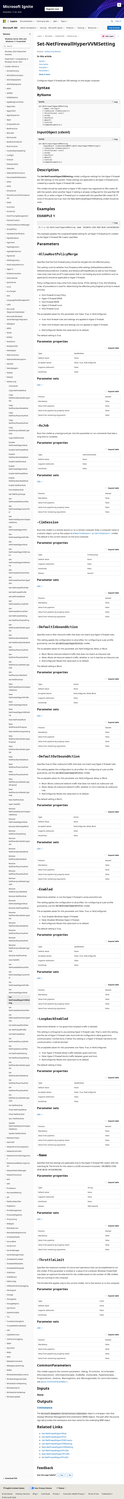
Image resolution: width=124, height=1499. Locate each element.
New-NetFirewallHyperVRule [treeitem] (18, 703)
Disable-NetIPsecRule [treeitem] (17, 461)
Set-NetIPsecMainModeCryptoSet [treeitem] (19, 1065)
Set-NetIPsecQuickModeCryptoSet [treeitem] (19, 1098)
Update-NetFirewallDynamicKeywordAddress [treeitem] (19, 1126)
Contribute (45, 1494)
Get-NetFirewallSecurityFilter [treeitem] (19, 602)
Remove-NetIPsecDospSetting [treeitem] (17, 832)
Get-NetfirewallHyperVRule (54, 1433)
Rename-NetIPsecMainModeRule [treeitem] (18, 924)
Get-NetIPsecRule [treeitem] (16, 679)
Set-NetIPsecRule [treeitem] (16, 1105)
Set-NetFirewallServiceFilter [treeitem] (18, 1047)
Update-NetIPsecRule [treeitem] (17, 1133)
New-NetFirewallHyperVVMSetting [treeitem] (19, 712)
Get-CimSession (102, 533)
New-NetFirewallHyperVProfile (56, 1454)
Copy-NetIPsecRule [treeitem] (16, 438)
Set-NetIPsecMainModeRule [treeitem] (18, 1074)
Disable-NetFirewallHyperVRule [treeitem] (18, 444)
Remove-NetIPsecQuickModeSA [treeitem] (18, 890)
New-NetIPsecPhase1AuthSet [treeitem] (18, 765)
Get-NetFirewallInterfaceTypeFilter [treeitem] (19, 580)
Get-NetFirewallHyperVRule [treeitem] (18, 543)
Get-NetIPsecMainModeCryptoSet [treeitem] (19, 628)
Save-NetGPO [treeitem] (14, 960)
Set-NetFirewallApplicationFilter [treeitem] (19, 975)
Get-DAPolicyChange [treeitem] (17, 494)
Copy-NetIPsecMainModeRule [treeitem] (18, 406)
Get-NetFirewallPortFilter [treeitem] (19, 587)
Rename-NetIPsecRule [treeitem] (18, 955)
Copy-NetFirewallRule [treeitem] (17, 390)
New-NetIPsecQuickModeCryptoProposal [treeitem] (19, 782)
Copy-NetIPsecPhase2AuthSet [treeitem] (18, 421)
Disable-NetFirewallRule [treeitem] (18, 450)
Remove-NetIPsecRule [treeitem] (18, 896)
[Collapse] (30, 34)
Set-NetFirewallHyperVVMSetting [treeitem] (19, 1000)
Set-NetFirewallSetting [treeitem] (18, 1053)
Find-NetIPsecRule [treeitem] (16, 490)
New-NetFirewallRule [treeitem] (17, 719)
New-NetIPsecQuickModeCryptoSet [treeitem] (19, 792)
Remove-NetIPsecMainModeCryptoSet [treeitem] (19, 841)
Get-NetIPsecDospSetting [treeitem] (19, 620)
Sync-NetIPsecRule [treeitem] (16, 1118)
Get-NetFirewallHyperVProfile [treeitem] (19, 535)
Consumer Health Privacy (73, 1494)
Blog (34, 1494)
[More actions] (118, 36)
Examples (43, 67)
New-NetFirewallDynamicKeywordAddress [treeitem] (19, 687)
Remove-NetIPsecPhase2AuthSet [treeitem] (18, 872)
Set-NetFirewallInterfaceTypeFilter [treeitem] (19, 1018)
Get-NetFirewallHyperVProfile (55, 1450)
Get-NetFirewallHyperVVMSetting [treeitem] (19, 562)
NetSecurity (72, 36)
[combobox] (16, 40)
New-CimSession (82, 533)
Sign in (118, 21)
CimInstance (44, 1407)
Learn (39, 36)
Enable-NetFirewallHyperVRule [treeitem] (18, 467)
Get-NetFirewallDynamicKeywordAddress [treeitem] (19, 519)
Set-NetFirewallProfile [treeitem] (17, 1030)
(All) (39, 385)
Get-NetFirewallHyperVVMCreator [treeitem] (19, 552)
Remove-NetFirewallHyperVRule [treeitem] (18, 820)
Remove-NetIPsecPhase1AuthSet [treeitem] (18, 865)
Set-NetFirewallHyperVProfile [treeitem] (19, 983)
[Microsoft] (4, 21)
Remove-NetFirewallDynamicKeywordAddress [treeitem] (19, 811)
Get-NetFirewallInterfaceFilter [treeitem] (19, 571)
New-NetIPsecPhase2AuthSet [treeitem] (18, 773)
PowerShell (59, 36)
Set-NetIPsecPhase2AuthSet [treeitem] (18, 1089)
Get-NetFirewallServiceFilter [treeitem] (18, 610)
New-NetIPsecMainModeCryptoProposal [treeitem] (19, 739)
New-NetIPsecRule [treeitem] (16, 800)
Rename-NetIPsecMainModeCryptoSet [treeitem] (19, 915)
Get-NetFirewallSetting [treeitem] (18, 616)
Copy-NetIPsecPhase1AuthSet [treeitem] (18, 414)
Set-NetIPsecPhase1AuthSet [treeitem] (18, 1081)
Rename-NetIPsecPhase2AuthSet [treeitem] (18, 939)
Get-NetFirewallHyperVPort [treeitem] (18, 528)
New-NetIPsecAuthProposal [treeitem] (18, 725)
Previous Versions (23, 1494)
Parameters (43, 71)
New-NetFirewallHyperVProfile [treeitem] (19, 696)
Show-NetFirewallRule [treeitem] (18, 1110)
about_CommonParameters (53, 1381)
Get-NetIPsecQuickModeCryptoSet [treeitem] (19, 665)
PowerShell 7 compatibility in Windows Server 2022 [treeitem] (16, 60)
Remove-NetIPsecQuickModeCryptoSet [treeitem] (19, 881)
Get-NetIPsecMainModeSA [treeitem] (19, 642)
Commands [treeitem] (13, 386)
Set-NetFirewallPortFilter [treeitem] (18, 1025)
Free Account (114, 28)
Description (43, 64)
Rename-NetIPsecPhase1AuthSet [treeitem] (18, 931)
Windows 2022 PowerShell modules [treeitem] (15, 53)
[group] (78, 227)
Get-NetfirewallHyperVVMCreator (57, 1440)
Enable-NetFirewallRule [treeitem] (18, 473)
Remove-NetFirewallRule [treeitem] (19, 826)
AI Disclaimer (7, 1494)
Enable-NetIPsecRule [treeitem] (17, 485)
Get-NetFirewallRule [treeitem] (17, 596)
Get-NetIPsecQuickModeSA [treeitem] (18, 673)
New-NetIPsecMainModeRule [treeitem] (18, 758)
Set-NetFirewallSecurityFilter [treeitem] (19, 1040)
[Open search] (112, 21)
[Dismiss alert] (119, 5)
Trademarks (106, 1494)
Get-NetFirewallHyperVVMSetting (57, 1443)
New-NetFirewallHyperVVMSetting (57, 1447)
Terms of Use (93, 1494)
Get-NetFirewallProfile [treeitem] (17, 592)
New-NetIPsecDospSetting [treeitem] (19, 731)
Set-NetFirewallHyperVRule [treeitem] (18, 991)
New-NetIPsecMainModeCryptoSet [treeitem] (19, 749)
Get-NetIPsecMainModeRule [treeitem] (18, 636)
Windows (48, 36)
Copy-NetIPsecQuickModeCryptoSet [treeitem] (19, 430)
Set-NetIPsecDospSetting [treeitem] (19, 1058)
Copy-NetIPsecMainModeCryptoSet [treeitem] (19, 398)
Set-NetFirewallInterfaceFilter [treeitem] (19, 1009)
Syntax (41, 61)
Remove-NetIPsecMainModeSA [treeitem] (18, 857)
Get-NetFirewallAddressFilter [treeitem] (19, 500)
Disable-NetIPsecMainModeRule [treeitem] (18, 455)
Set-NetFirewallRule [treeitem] (17, 1034)
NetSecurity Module (53, 51)
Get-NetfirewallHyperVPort (54, 1437)
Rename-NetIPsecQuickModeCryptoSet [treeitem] (19, 948)
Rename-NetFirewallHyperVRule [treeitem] (18, 902)
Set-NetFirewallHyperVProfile (55, 1457)
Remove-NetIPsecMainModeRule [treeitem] (18, 850)
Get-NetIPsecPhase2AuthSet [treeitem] (18, 656)
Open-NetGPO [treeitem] (14, 804)
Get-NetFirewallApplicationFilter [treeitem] (19, 509)
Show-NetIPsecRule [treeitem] (16, 1114)
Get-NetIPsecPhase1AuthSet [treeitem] (18, 648)
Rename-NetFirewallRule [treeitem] (19, 908)
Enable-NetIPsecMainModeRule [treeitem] (18, 479)
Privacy (55, 1494)
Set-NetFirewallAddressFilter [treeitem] (19, 966)
